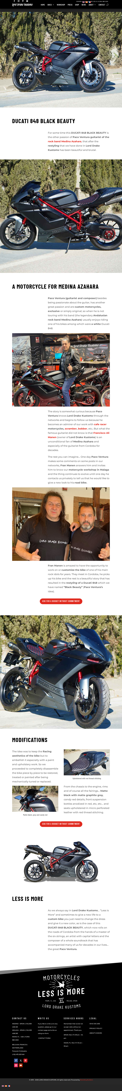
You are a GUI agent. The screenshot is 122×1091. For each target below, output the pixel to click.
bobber (82, 428)
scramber (71, 428)
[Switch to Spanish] (86, 1)
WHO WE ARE (94, 1024)
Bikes (50, 5)
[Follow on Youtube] (21, 1065)
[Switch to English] (83, 1)
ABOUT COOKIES (95, 1033)
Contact (102, 5)
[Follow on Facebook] (16, 1060)
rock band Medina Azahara (64, 141)
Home (43, 5)
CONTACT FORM (44, 1038)
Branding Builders (86, 1080)
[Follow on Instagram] (16, 1065)
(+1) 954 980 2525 (103, 1)
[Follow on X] (21, 1060)
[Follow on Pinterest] (25, 1060)
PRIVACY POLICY (95, 1028)
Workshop (61, 5)
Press (70, 5)
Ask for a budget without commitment (61, 601)
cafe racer (100, 424)
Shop (77, 5)
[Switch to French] (89, 1)
